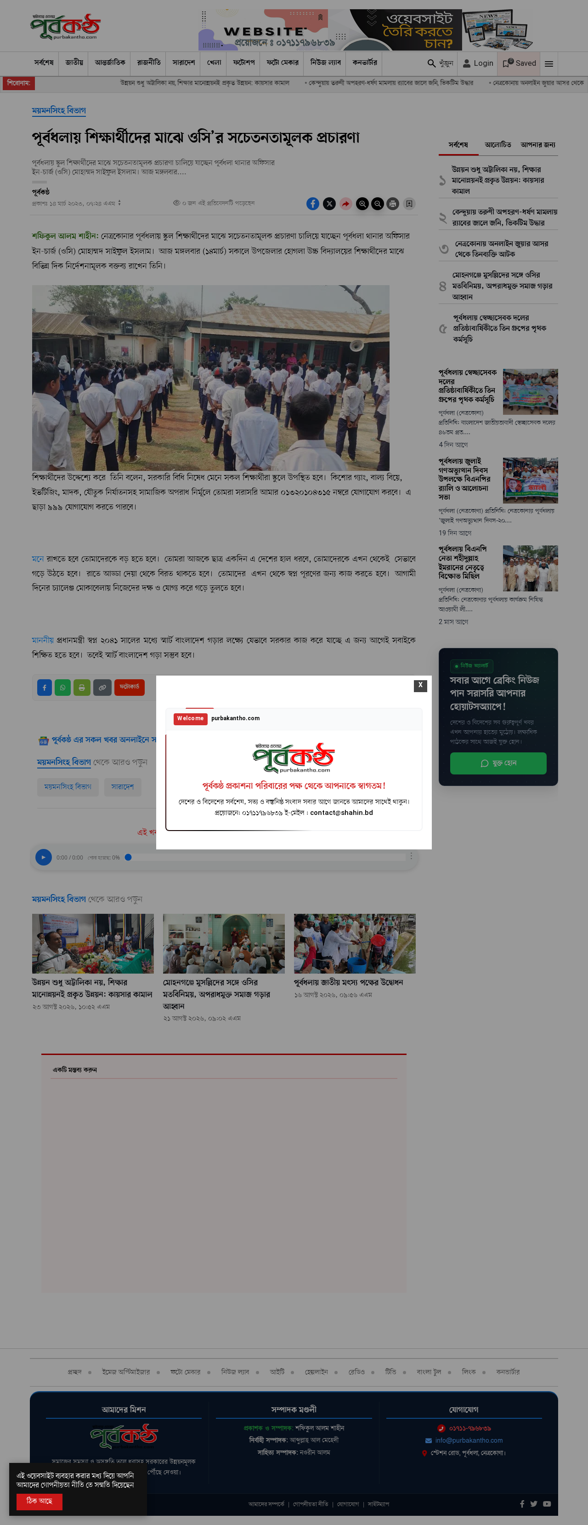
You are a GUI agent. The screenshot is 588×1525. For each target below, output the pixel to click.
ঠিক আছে (39, 1501)
